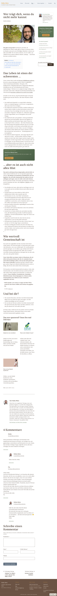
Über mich (27, 3)
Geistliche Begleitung (19, 588)
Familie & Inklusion (7, 20)
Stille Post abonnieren (33, 584)
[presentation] (10, 326)
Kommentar (6, 536)
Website (5, 555)
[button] (49, 591)
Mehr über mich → (46, 22)
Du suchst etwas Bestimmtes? (44, 62)
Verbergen (11, 60)
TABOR (27, 182)
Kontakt (50, 3)
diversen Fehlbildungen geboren (26, 80)
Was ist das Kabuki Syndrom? (8, 369)
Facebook (36, 587)
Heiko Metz (5, 3)
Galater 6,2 (10, 288)
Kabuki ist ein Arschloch (9, 333)
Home (21, 3)
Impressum (45, 584)
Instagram (31, 587)
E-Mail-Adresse (24, 549)
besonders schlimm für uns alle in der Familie (22, 92)
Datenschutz (45, 586)
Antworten (5, 449)
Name (5, 549)
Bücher (16, 589)
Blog (32, 3)
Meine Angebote (40, 3)
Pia (9, 467)
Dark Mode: (52, 594)
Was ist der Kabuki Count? (26, 333)
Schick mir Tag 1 (46, 35)
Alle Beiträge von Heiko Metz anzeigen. (18, 422)
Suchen (50, 64)
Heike (10, 434)
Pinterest (31, 589)
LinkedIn (40, 587)
